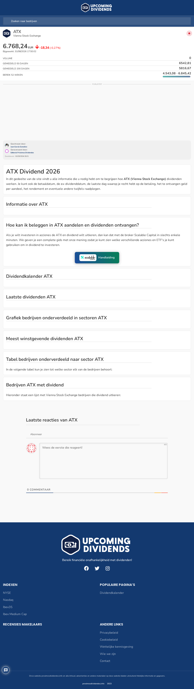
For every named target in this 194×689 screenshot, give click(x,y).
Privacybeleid (109, 633)
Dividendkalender (112, 593)
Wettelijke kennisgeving (116, 647)
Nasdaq (8, 600)
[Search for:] (97, 21)
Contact (105, 661)
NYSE (7, 593)
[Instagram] (107, 568)
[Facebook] (86, 568)
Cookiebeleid (109, 640)
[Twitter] (97, 568)
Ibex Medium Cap (15, 614)
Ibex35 (8, 607)
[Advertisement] (97, 112)
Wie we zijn (108, 654)
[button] (97, 257)
